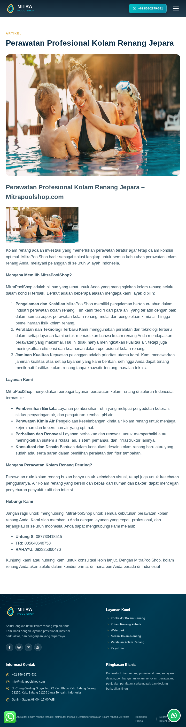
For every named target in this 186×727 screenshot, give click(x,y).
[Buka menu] (175, 8)
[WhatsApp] (38, 647)
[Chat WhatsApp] (174, 715)
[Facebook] (9, 647)
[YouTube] (28, 647)
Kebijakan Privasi (141, 718)
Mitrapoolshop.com (35, 196)
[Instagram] (19, 647)
